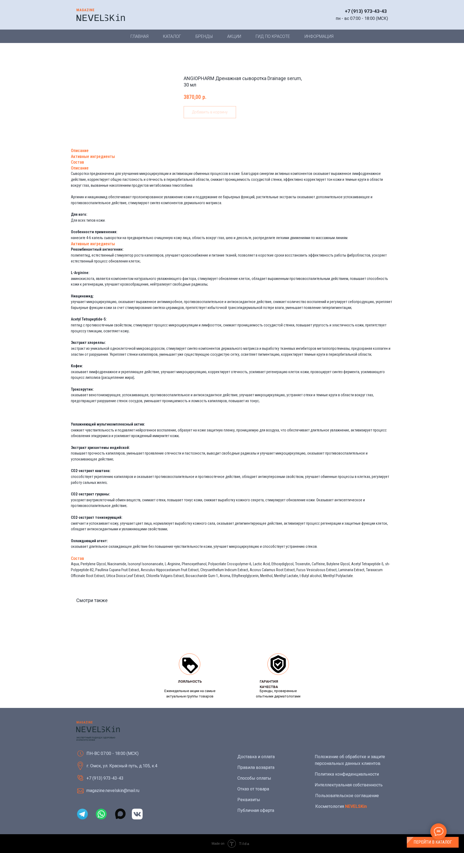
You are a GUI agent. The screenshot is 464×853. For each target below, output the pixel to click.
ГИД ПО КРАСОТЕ (273, 36)
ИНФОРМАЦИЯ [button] (319, 36)
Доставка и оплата (256, 756)
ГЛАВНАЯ (139, 36)
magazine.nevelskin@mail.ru (112, 790)
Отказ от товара (253, 788)
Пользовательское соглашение (347, 795)
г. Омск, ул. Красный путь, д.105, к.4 (121, 765)
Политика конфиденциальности (347, 774)
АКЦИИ (234, 36)
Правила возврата (255, 767)
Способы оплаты (254, 778)
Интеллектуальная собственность (349, 784)
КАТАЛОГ (172, 36)
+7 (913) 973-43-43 (366, 11)
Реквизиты (248, 799)
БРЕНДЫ (204, 36)
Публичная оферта (255, 810)
